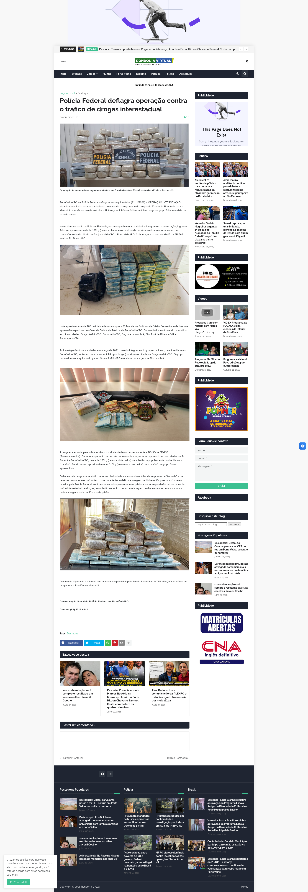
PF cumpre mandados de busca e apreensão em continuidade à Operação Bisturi (137, 820)
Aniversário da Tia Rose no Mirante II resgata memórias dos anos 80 (99, 857)
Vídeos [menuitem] (91, 73)
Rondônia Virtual (90, 886)
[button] (241, 49)
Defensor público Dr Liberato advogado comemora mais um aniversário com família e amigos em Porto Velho (231, 568)
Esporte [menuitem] (141, 73)
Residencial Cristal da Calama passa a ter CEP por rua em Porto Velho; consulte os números (231, 548)
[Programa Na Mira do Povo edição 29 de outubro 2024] (207, 349)
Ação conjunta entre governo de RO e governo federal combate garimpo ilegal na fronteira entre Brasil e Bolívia (138, 860)
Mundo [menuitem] (106, 73)
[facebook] (247, 61)
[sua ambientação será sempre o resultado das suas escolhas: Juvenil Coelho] (80, 673)
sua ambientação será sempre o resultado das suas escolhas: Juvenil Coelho (78, 695)
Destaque (83, 93)
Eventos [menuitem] (76, 73)
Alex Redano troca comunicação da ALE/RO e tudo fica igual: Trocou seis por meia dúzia (169, 695)
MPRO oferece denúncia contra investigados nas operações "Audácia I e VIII (170, 857)
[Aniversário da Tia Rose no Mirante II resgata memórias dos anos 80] (68, 860)
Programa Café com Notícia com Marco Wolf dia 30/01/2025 (206, 327)
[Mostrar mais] (128, 643)
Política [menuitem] (155, 73)
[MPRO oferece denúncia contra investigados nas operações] (170, 842)
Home (63, 61)
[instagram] (110, 774)
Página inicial (67, 93)
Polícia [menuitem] (169, 73)
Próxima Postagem (177, 758)
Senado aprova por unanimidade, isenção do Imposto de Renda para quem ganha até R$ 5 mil (235, 230)
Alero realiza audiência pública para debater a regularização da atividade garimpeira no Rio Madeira (207, 188)
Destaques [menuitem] (185, 73)
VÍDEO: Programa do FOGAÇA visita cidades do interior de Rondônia (235, 327)
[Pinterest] (115, 643)
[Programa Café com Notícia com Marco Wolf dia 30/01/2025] (207, 312)
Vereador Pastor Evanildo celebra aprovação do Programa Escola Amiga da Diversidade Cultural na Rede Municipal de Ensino (227, 804)
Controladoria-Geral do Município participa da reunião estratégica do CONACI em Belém (227, 844)
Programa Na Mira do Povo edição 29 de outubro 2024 (207, 362)
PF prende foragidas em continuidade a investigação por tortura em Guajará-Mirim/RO (170, 820)
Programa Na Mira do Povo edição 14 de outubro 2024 (235, 362)
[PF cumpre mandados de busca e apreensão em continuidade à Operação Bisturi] (138, 805)
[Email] (122, 643)
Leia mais (12, 874)
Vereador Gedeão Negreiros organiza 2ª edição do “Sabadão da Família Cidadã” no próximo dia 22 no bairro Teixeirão (207, 233)
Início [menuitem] (63, 73)
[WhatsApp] (108, 643)
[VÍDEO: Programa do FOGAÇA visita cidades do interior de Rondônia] (235, 312)
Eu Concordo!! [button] (18, 882)
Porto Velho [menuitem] (123, 73)
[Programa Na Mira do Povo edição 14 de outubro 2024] (235, 349)
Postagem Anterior (72, 758)
